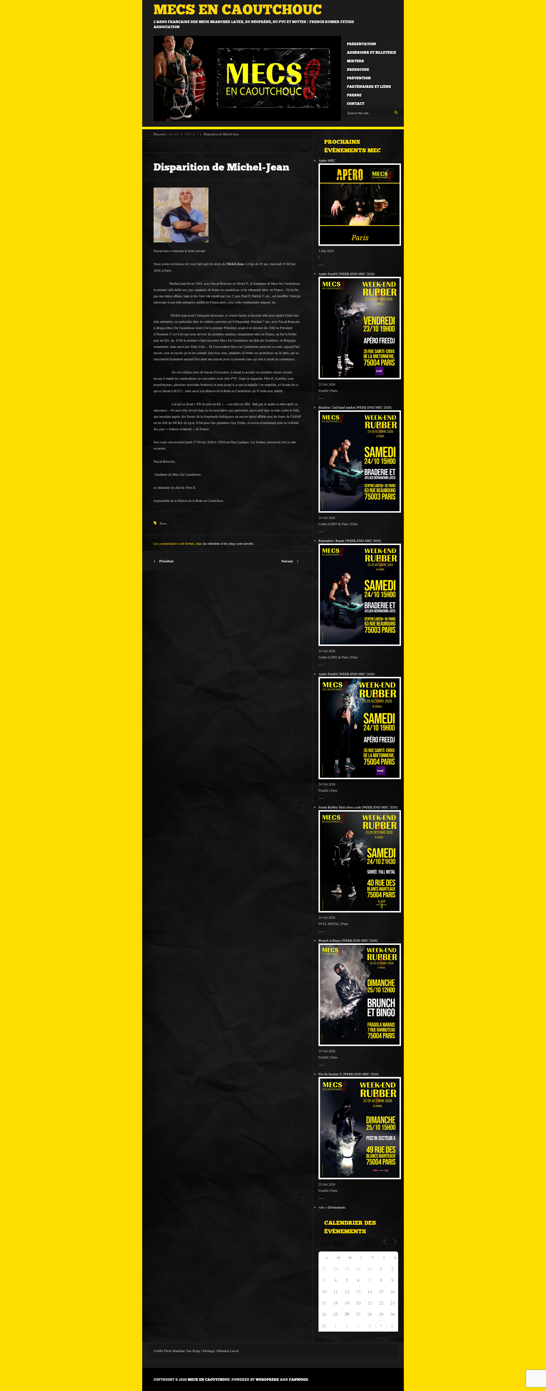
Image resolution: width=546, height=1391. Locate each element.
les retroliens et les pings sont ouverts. (228, 543)
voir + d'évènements (332, 1207)
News (163, 523)
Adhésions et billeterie (371, 53)
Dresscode (358, 70)
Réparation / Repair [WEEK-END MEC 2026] (349, 540)
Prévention (359, 78)
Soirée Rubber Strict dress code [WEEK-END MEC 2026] (358, 807)
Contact (355, 104)
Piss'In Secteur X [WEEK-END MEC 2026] (348, 1074)
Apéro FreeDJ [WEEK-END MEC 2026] (346, 273)
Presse (354, 95)
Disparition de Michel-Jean (221, 167)
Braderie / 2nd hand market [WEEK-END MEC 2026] (355, 407)
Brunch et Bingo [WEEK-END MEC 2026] (347, 940)
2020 (187, 134)
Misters (355, 61)
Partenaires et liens (369, 87)
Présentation (361, 44)
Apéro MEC (326, 160)
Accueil (174, 134)
